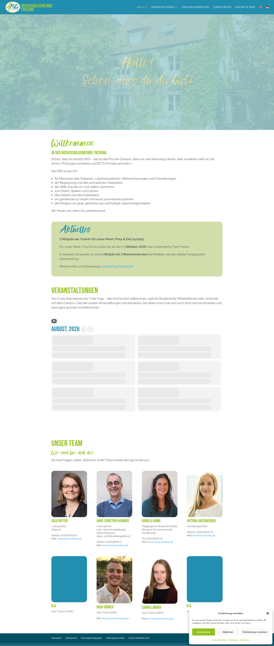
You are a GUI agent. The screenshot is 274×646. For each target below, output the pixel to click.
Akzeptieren (203, 632)
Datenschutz (233, 640)
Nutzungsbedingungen (91, 638)
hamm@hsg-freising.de (160, 542)
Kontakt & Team (245, 7)
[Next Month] (90, 329)
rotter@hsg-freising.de (117, 266)
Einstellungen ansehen (255, 632)
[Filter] (54, 321)
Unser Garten (222, 7)
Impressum (244, 640)
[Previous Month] (84, 329)
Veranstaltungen (162, 7)
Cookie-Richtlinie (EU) (138, 638)
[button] (267, 613)
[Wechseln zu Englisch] (260, 10)
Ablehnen (227, 632)
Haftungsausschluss (115, 638)
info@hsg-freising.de (203, 535)
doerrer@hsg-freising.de (115, 618)
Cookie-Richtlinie (219, 640)
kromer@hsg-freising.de (115, 545)
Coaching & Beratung (195, 7)
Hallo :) (142, 7)
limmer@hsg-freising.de (160, 618)
